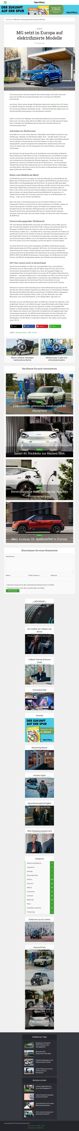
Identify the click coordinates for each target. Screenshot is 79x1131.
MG (30, 332)
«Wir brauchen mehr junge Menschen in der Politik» (39, 806)
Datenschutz (31, 1128)
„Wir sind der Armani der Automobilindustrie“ (44, 1113)
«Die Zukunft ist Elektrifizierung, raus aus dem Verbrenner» (39, 834)
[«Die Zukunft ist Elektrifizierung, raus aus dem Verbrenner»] (39, 843)
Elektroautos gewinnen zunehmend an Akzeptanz (39, 950)
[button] (16, 326)
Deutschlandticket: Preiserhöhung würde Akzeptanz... (39, 990)
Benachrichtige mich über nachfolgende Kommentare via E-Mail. (31, 585)
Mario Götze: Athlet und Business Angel (39, 665)
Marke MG (60, 104)
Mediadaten (39, 1128)
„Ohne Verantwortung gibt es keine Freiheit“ (44, 1096)
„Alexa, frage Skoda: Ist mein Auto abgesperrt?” (44, 1087)
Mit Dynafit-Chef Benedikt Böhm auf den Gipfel (39, 778)
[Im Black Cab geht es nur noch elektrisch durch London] (39, 932)
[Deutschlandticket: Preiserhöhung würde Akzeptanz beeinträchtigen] (39, 999)
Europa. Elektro (21, 332)
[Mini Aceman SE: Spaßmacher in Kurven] (39, 522)
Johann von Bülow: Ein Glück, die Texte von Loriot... (39, 634)
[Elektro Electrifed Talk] (39, 701)
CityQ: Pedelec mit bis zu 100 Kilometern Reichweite (44, 1071)
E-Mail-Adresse (34, 575)
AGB (43, 1125)
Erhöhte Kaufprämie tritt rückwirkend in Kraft (44, 1061)
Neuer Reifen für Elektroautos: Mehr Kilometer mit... (39, 604)
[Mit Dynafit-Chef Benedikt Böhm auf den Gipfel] (39, 788)
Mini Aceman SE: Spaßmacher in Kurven (39, 539)
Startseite (9, 19)
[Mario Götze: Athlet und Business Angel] (39, 674)
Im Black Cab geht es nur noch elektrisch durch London (39, 923)
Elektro (39, 29)
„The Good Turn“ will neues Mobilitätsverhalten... (45, 1104)
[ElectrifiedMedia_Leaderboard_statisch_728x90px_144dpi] (39, 10)
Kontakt (38, 1125)
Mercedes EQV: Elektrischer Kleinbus (43, 1052)
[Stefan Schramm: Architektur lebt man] (39, 760)
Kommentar (10, 556)
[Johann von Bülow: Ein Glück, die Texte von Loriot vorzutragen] (39, 644)
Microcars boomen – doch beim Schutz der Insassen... (39, 970)
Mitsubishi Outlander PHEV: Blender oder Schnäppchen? (43, 1045)
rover (35, 332)
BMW (12, 332)
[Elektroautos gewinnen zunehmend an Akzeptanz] (39, 394)
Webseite (54, 575)
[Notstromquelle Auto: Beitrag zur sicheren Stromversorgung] (39, 479)
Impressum (31, 1125)
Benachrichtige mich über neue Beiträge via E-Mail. (26, 588)
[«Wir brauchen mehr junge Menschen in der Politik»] (39, 815)
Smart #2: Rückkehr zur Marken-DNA (39, 453)
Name (8, 575)
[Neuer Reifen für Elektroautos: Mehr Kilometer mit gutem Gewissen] (39, 613)
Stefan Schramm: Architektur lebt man (39, 750)
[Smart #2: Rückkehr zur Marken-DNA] (39, 437)
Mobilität (39, 919)
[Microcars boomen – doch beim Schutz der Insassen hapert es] (39, 980)
